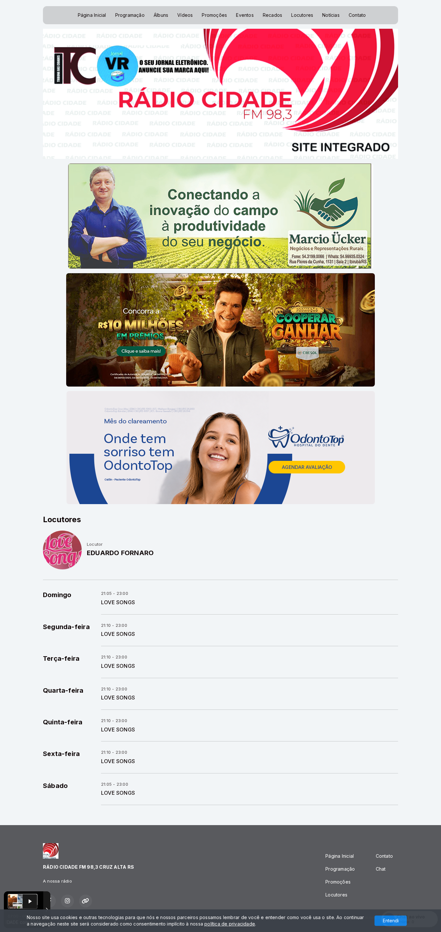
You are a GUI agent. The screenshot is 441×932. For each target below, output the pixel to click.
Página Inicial (92, 15)
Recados (272, 15)
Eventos (244, 15)
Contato (357, 15)
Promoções (214, 15)
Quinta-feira (63, 722)
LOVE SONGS (118, 602)
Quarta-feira (63, 690)
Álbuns (161, 15)
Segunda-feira (66, 627)
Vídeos (185, 15)
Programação (130, 15)
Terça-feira (61, 658)
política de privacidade (229, 924)
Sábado (55, 786)
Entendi (391, 920)
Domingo (57, 595)
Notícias (331, 15)
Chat (381, 869)
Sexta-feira (61, 754)
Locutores (302, 15)
